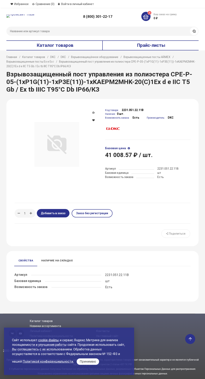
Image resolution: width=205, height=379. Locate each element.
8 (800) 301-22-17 (97, 16)
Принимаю (88, 361)
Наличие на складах (57, 260)
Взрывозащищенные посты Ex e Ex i (30, 61)
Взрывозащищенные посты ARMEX (147, 57)
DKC (52, 57)
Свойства (25, 260)
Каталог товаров (33, 57)
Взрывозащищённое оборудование (94, 57)
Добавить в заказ (53, 213)
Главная (11, 57)
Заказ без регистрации (92, 213)
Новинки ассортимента (45, 326)
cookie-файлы (48, 340)
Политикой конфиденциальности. (48, 361)
